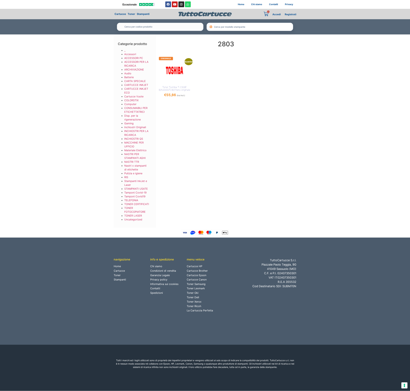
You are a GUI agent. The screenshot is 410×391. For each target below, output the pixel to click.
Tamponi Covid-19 (135, 192)
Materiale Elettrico (135, 150)
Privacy (289, 4)
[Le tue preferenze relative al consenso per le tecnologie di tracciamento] (404, 385)
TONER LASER (133, 215)
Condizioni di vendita (163, 270)
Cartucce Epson (196, 275)
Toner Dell (193, 297)
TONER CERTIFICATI (136, 204)
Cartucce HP (194, 266)
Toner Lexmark (196, 288)
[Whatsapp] (188, 4)
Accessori (130, 54)
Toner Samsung (196, 284)
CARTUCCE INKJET (136, 84)
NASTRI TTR (131, 161)
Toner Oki (192, 292)
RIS (126, 177)
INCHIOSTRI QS (133, 138)
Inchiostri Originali (135, 127)
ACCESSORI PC (133, 58)
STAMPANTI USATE (136, 188)
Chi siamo (256, 4)
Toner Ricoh (194, 306)
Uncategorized (133, 219)
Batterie (129, 77)
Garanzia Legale (160, 275)
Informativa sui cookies (164, 284)
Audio (127, 73)
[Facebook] (168, 4)
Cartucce (120, 14)
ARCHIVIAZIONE (134, 69)
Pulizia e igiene (133, 173)
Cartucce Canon (197, 279)
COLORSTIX (131, 100)
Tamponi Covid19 (134, 196)
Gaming (129, 123)
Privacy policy (158, 279)
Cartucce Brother (197, 270)
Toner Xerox (194, 301)
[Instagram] (181, 4)
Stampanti (143, 14)
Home (241, 4)
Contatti (273, 4)
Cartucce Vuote (134, 96)
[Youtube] (175, 4)
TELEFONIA (131, 200)
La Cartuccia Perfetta (200, 310)
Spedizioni (156, 292)
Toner (131, 14)
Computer (130, 104)
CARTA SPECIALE (135, 81)
